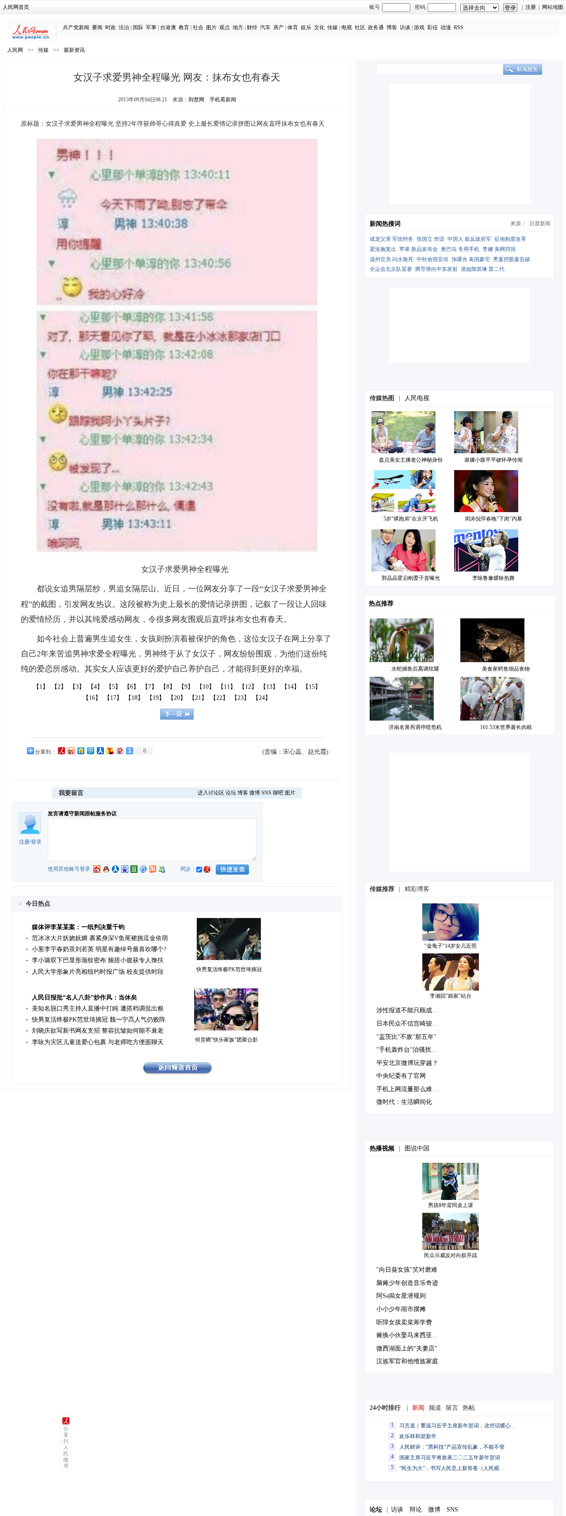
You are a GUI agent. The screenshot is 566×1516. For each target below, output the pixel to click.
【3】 (77, 686)
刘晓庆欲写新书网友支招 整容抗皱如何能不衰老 (98, 1030)
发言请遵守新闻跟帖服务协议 (82, 813)
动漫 (445, 27)
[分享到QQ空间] (80, 750)
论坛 (231, 793)
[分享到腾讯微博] (90, 750)
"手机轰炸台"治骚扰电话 (410, 1049)
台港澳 (168, 27)
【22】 (219, 697)
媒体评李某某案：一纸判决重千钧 (78, 927)
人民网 (15, 50)
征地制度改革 (510, 239)
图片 (211, 27)
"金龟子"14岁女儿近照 (450, 946)
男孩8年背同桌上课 (450, 1205)
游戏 (419, 27)
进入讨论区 (211, 793)
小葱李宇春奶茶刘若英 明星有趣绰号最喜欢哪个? (99, 949)
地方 (238, 27)
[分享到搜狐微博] (110, 750)
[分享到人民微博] (61, 750)
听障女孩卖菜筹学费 (404, 1322)
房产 (278, 27)
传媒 (332, 27)
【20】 (177, 697)
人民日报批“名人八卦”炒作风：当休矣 (84, 997)
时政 (110, 27)
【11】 (227, 686)
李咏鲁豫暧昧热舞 (493, 578)
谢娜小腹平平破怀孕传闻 (493, 460)
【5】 (113, 686)
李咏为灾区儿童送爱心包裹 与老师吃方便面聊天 (98, 1042)
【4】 (95, 686)
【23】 (240, 697)
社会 (198, 27)
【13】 (269, 686)
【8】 (168, 686)
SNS (266, 793)
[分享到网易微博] (119, 750)
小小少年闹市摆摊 (401, 1309)
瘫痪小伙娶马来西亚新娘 (410, 1335)
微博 (254, 793)
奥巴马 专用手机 (460, 249)
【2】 (59, 686)
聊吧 (278, 793)
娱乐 (306, 27)
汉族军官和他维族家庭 (407, 1361)
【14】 (290, 686)
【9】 (186, 686)
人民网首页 (16, 7)
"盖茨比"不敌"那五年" (406, 1037)
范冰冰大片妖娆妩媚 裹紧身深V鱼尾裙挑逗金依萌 (100, 938)
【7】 (149, 686)
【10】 (205, 686)
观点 (224, 27)
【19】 (155, 697)
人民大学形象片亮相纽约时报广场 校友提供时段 (98, 971)
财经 (252, 27)
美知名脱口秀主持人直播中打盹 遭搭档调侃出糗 (98, 1008)
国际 (138, 27)
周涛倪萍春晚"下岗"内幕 (493, 519)
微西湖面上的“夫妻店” (406, 1348)
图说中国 (417, 1148)
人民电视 (417, 398)
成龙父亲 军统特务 (391, 239)
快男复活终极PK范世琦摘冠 (229, 969)
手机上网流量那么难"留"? (411, 1089)
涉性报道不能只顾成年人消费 (416, 1010)
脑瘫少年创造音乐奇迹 (407, 1283)
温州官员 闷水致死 (391, 259)
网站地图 (552, 7)
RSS (458, 27)
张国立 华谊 (430, 239)
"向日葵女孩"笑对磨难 (406, 1269)
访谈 (405, 27)
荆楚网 (196, 99)
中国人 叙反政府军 (469, 239)
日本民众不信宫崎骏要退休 (413, 1023)
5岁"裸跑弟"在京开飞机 (410, 519)
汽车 (265, 27)
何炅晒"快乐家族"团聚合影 (226, 1040)
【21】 (198, 697)
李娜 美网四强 (499, 249)
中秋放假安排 (432, 259)
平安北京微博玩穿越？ (407, 1063)
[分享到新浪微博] (71, 750)
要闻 (97, 27)
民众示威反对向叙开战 (450, 1255)
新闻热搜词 (385, 223)
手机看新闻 (223, 99)
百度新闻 (540, 223)
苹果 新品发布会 (418, 249)
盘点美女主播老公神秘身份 (411, 460)
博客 (391, 27)
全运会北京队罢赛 (391, 269)
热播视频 (382, 1148)
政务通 (376, 27)
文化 (319, 27)
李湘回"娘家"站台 (450, 996)
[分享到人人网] (100, 750)
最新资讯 (74, 50)
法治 (124, 27)
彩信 (432, 27)
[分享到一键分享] (129, 750)
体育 (292, 27)
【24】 (261, 697)
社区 (360, 27)
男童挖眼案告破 (511, 259)
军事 (151, 27)
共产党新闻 (76, 27)
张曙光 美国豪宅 (470, 259)
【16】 (92, 697)
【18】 (134, 697)
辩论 (415, 1509)
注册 (530, 7)
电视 (346, 27)
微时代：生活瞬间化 (404, 1102)
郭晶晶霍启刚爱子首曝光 (411, 578)
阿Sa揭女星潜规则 (401, 1295)
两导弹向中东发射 (436, 269)
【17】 (113, 697)
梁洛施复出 (383, 249)
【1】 (41, 686)
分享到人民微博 (66, 1447)
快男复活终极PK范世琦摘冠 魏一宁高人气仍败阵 (98, 1019)
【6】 (131, 686)
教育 (184, 27)
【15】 (311, 686)
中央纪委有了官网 (401, 1075)
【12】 (248, 686)
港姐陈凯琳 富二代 (483, 269)
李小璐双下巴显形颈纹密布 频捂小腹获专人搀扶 (98, 960)
